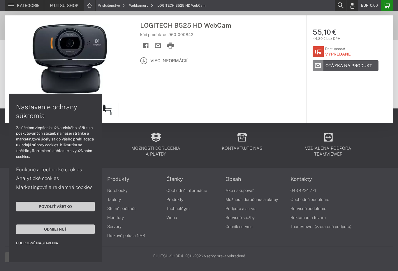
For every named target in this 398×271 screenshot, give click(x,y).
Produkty (118, 179)
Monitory (115, 217)
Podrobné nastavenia (37, 243)
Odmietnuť (55, 229)
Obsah (233, 179)
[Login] (352, 5)
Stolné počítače (122, 208)
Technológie (178, 208)
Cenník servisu (239, 226)
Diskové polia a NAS (126, 235)
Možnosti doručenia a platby (252, 199)
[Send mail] (158, 45)
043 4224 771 (303, 190)
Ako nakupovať (240, 190)
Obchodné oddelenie (309, 199)
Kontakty (301, 179)
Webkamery (139, 5)
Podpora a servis (241, 208)
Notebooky (117, 190)
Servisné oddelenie (308, 208)
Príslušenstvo (109, 5)
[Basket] (387, 5)
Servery (114, 226)
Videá (171, 217)
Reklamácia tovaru (308, 217)
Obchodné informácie (186, 190)
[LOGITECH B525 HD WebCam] (69, 59)
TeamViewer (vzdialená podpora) (320, 226)
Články (174, 179)
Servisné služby (240, 217)
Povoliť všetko (55, 206)
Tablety (114, 199)
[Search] (340, 5)
